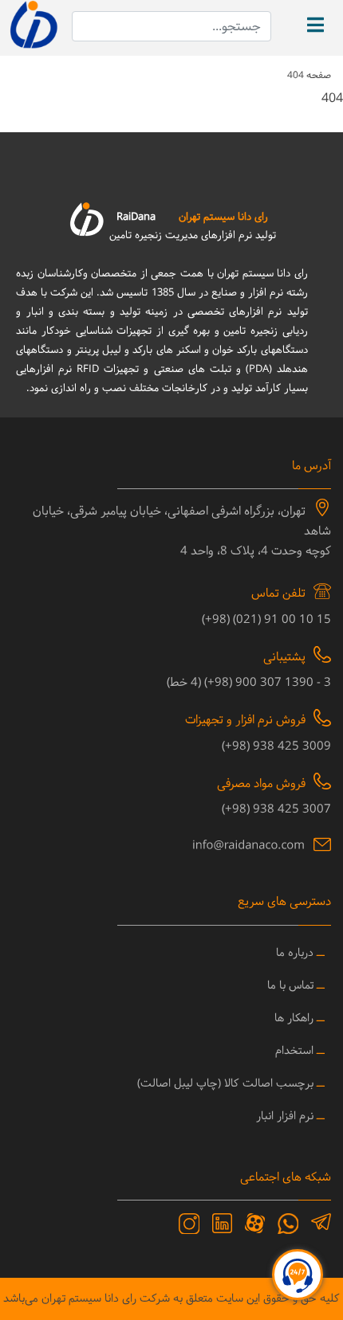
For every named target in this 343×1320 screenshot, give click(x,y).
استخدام (294, 1051)
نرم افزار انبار (284, 1116)
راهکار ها (293, 1018)
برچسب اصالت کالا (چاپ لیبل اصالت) (225, 1084)
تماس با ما (290, 986)
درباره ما (294, 953)
